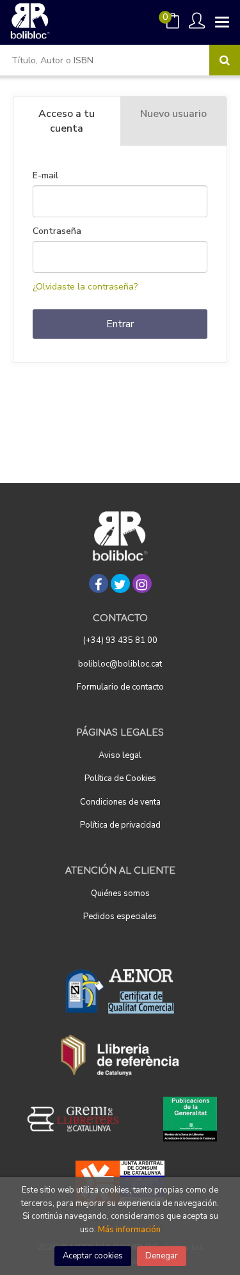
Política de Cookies (120, 778)
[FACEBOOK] (98, 583)
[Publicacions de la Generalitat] (189, 1119)
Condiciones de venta (120, 802)
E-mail (45, 175)
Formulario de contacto (120, 687)
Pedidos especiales (120, 916)
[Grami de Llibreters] (79, 1119)
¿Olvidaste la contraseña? (85, 287)
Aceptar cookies (93, 1256)
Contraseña (57, 231)
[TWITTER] (120, 583)
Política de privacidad (120, 825)
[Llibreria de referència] (120, 1055)
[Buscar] (224, 60)
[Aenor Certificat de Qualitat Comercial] (120, 991)
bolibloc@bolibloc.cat (120, 664)
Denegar (161, 1256)
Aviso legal (120, 755)
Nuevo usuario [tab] (173, 114)
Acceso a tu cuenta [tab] (66, 121)
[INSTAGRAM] (142, 583)
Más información (129, 1229)
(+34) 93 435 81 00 (120, 640)
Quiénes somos (120, 893)
